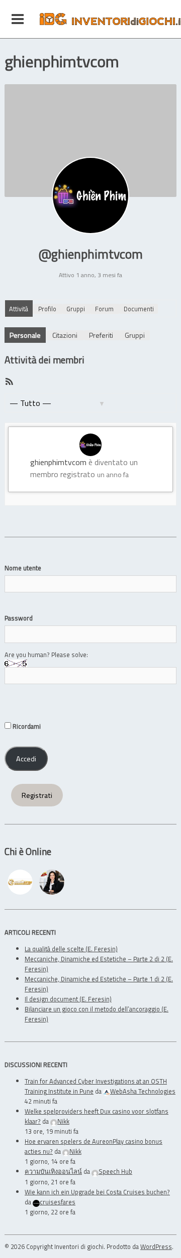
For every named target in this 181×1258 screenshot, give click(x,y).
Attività (18, 309)
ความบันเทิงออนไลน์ (53, 1171)
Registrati (37, 795)
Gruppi (75, 309)
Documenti (139, 309)
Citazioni (64, 335)
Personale (25, 335)
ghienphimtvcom (58, 462)
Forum (104, 309)
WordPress (156, 1246)
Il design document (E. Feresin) (68, 999)
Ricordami (26, 726)
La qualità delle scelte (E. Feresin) (71, 949)
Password (19, 618)
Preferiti (101, 335)
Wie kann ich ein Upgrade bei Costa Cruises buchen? (97, 1192)
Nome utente (23, 568)
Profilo (47, 309)
